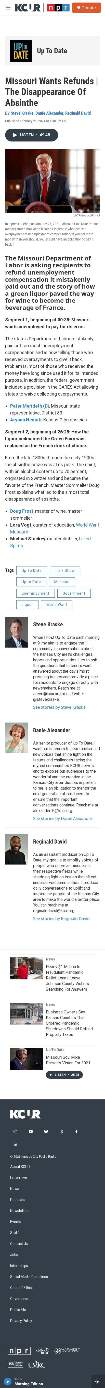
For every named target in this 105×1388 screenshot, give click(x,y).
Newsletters (20, 1211)
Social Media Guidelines (29, 1277)
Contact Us (19, 1244)
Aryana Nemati (26, 419)
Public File (18, 1310)
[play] (8, 1381)
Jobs (14, 1255)
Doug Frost (21, 511)
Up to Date (31, 582)
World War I (56, 605)
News (50, 959)
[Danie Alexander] (16, 738)
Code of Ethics (21, 1288)
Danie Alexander (49, 113)
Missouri (62, 582)
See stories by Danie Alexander (63, 818)
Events (15, 1222)
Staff (14, 1233)
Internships (19, 1266)
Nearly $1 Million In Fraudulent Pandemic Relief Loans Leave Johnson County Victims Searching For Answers (67, 978)
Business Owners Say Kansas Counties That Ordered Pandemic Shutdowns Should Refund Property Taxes (69, 1023)
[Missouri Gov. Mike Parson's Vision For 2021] (26, 1059)
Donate (89, 7)
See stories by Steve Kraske (59, 707)
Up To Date (55, 1050)
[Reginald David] (16, 849)
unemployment (35, 593)
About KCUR (20, 1167)
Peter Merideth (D (29, 406)
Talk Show (65, 571)
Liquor (27, 605)
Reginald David (78, 113)
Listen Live (18, 1178)
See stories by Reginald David (61, 918)
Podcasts (17, 1200)
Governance (20, 1299)
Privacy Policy (21, 1321)
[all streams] (98, 1381)
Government (74, 593)
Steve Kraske (22, 113)
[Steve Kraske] (16, 632)
